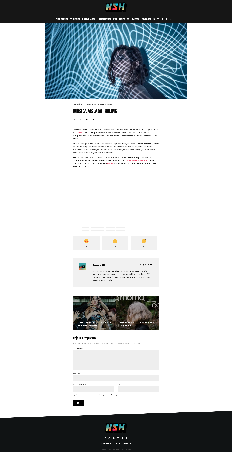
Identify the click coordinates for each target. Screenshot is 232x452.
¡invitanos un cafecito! (110, 443)
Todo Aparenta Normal (136, 160)
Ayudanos (146, 19)
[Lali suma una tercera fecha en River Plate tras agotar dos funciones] (94, 313)
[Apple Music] (167, 19)
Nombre (76, 374)
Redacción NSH (78, 104)
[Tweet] (80, 119)
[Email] (93, 119)
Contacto (127, 443)
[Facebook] (105, 438)
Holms (110, 163)
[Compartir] (74, 119)
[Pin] (87, 119)
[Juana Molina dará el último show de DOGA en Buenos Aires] (137, 313)
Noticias (110, 229)
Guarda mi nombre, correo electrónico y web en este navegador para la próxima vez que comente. (110, 395)
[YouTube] (158, 19)
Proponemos (62, 19)
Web (119, 384)
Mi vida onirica (98, 229)
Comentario (78, 348)
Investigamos (104, 19)
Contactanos (133, 19)
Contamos (75, 19)
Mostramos (119, 19)
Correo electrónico (80, 384)
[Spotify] (163, 19)
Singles (121, 229)
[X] (109, 438)
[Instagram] (154, 19)
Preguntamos (88, 19)
